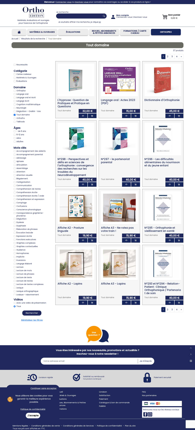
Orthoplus (21, 90)
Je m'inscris (146, 361)
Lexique (19, 287)
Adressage (21, 158)
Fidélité (102, 406)
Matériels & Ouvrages (42, 32)
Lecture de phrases (25, 274)
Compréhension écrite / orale (30, 195)
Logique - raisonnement (27, 294)
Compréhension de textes (28, 189)
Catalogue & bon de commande (114, 402)
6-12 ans (20, 134)
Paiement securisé (162, 377)
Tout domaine (23, 114)
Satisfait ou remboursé (93, 377)
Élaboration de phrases (27, 229)
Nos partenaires (149, 395)
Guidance (20, 250)
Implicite (20, 256)
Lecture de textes (24, 281)
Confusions (21, 206)
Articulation (21, 164)
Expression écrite (24, 236)
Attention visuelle (24, 175)
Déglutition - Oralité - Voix (28, 111)
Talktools (20, 121)
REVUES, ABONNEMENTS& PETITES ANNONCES (104, 32)
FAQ (144, 392)
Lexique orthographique (27, 291)
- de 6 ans (21, 131)
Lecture (19, 267)
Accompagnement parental (29, 154)
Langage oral (22, 94)
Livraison (103, 392)
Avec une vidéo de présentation (31, 303)
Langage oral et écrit (26, 97)
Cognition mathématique (28, 104)
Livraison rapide (46, 377)
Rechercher (32, 312)
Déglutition (21, 219)
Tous (18, 306)
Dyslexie (20, 222)
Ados (18, 138)
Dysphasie (21, 225)
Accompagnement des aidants (31, 151)
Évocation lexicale (24, 232)
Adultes (19, 141)
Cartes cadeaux (23, 74)
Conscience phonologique (28, 209)
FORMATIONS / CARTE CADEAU (135, 32)
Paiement (103, 399)
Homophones (22, 253)
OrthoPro (166, 32)
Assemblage (22, 168)
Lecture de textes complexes (30, 284)
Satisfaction (104, 395)
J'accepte (32, 415)
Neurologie (21, 108)
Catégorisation (23, 182)
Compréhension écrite (26, 192)
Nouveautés (22, 64)
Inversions (21, 260)
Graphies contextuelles (27, 246)
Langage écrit (22, 101)
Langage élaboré (24, 263)
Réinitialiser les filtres (32, 320)
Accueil (59, 392)
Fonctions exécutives (26, 239)
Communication (24, 185)
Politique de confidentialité (33, 409)
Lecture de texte (24, 277)
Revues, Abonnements (66, 402)
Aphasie (20, 161)
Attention (20, 171)
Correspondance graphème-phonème (30, 214)
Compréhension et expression (30, 199)
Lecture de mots (24, 270)
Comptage (21, 202)
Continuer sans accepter (44, 388)
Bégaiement (22, 178)
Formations (61, 409)
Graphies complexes (25, 243)
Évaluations (73, 32)
